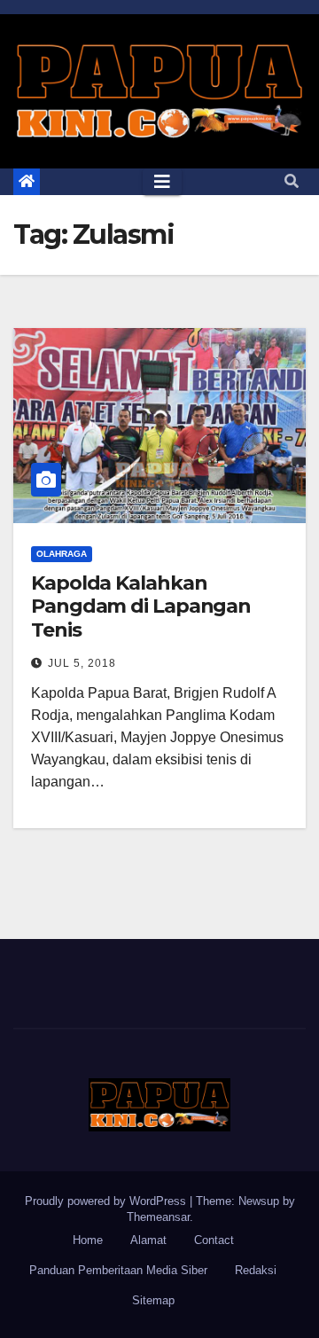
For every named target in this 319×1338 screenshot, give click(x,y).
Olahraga (61, 554)
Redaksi (255, 1270)
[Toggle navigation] (162, 181)
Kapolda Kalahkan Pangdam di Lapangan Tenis (141, 606)
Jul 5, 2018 (82, 663)
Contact (214, 1240)
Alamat (148, 1240)
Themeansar (158, 1217)
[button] (291, 181)
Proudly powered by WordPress (107, 1201)
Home (88, 1240)
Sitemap (153, 1300)
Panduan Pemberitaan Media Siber (118, 1270)
